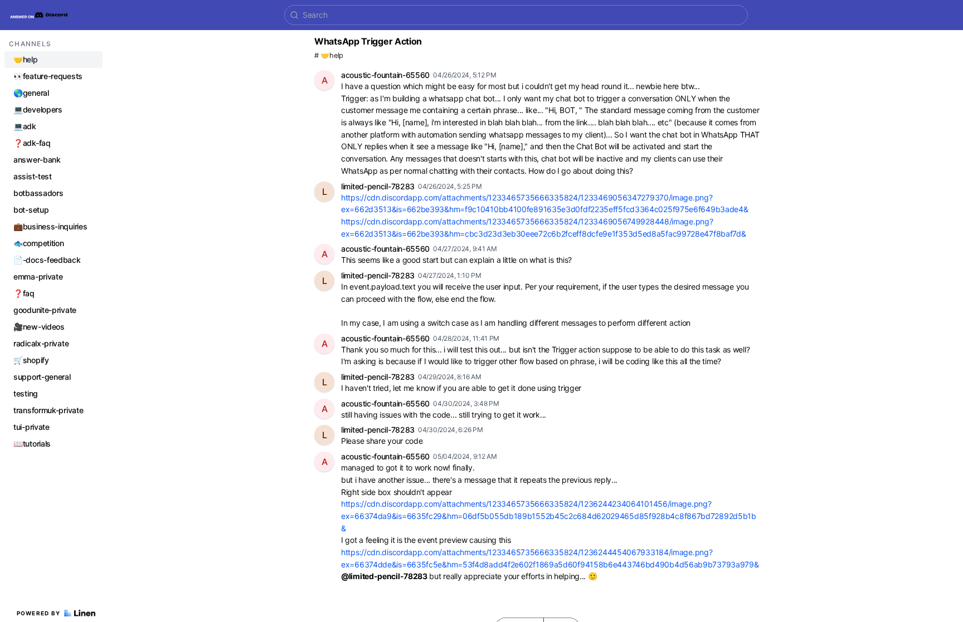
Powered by (39, 613)
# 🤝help (328, 55)
